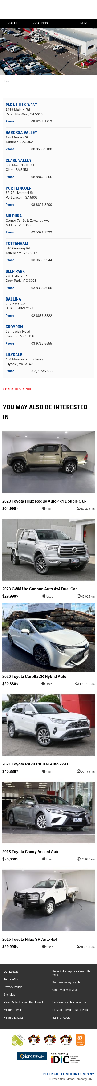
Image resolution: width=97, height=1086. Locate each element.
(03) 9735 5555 (42, 371)
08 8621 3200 (41, 205)
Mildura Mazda (13, 1017)
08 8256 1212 (41, 121)
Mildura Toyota (13, 1010)
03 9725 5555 (41, 343)
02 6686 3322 (41, 315)
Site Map (9, 994)
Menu (84, 23)
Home (6, 81)
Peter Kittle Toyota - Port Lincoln (24, 1002)
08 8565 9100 (41, 149)
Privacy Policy (13, 987)
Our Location (12, 971)
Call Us (14, 23)
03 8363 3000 (41, 288)
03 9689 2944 (41, 260)
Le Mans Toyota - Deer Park (70, 1010)
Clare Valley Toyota (64, 990)
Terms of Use (12, 979)
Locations (40, 23)
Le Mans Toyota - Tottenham (70, 1002)
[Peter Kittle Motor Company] (32, 11)
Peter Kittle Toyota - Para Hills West (71, 973)
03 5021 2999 (41, 232)
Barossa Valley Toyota (66, 982)
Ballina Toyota (61, 1017)
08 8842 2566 (41, 177)
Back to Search (18, 389)
